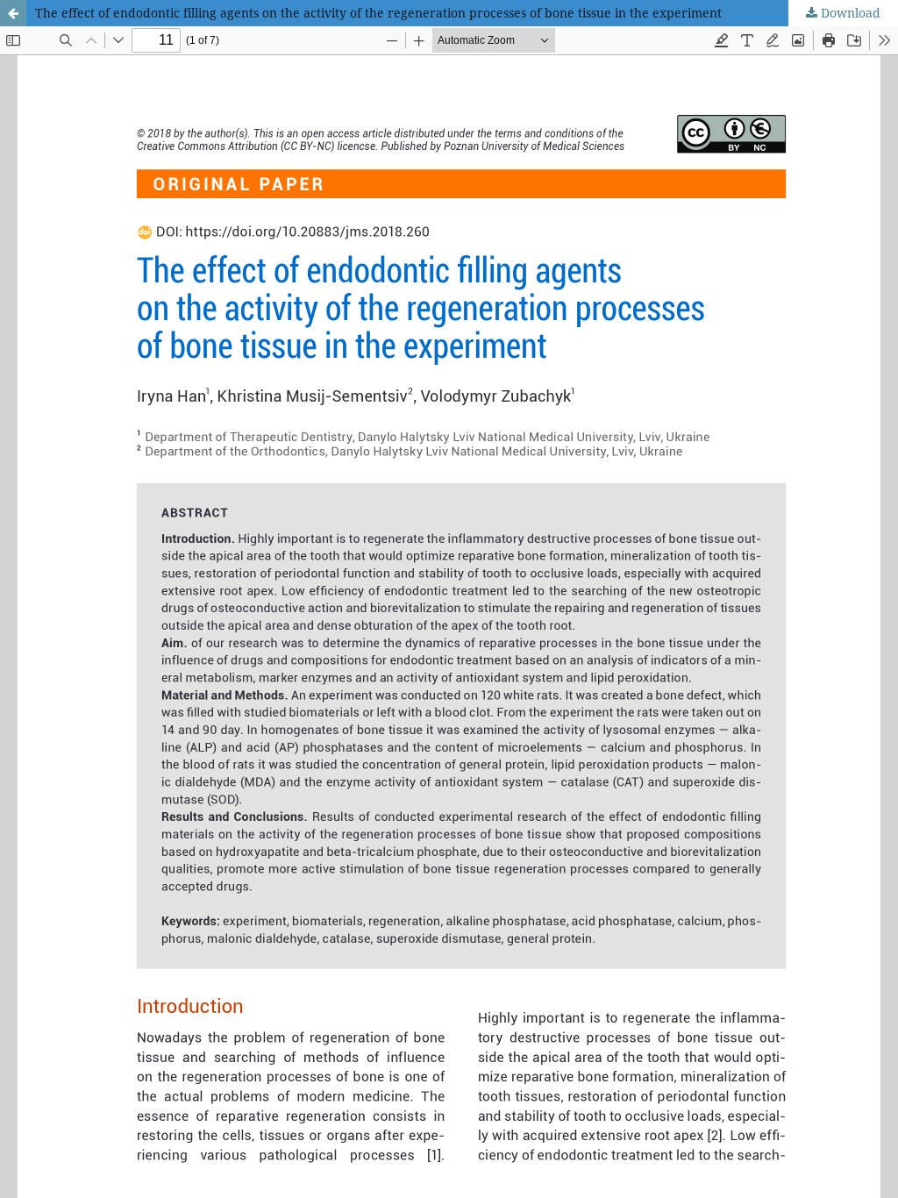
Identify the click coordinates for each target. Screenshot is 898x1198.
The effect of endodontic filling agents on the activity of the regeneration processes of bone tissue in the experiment (378, 12)
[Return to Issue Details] (13, 13)
